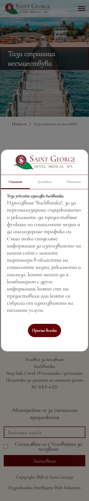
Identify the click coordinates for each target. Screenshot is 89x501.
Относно (74, 181)
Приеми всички (44, 330)
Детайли (44, 181)
